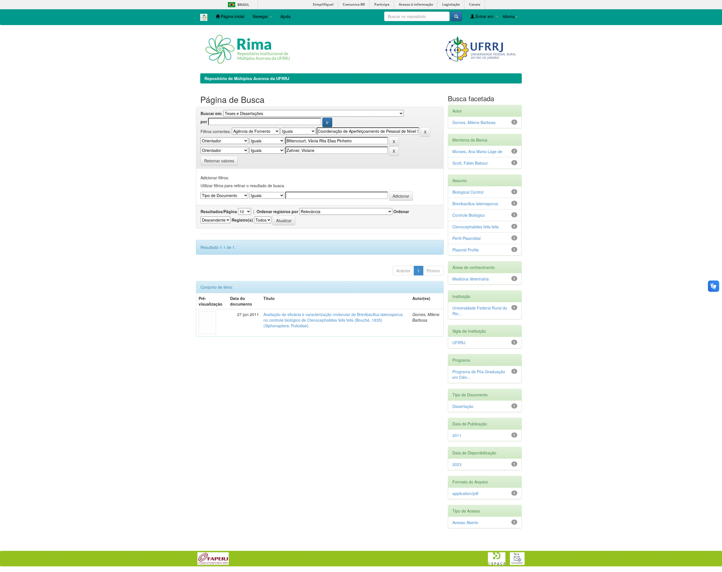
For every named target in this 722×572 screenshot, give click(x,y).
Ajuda (285, 16)
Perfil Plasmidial (466, 238)
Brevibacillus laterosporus (475, 203)
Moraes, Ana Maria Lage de (477, 151)
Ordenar (401, 211)
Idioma (509, 16)
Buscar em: (211, 113)
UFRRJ (458, 342)
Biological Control (467, 192)
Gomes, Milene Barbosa (474, 122)
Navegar (261, 16)
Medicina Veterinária (470, 279)
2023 (456, 464)
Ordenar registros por (277, 211)
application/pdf (465, 493)
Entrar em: (485, 16)
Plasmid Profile (465, 250)
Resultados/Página (219, 211)
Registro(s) (242, 220)
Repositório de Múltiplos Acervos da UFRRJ (246, 78)
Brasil (237, 4)
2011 (456, 435)
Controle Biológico (468, 215)
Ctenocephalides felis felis (475, 226)
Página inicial (232, 16)
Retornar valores (219, 161)
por (204, 121)
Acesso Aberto (465, 522)
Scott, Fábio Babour (470, 163)
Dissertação (463, 406)
